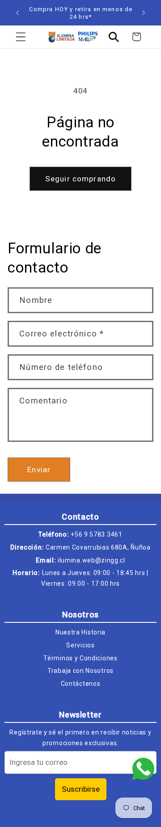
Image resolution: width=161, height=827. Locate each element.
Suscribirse (81, 789)
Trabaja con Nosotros (80, 670)
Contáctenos (81, 683)
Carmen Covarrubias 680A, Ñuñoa (98, 547)
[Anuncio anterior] (17, 13)
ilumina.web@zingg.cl (91, 560)
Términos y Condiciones (80, 658)
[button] (20, 36)
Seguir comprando (80, 178)
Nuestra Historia (80, 632)
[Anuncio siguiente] (143, 13)
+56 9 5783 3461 (96, 534)
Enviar (39, 469)
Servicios (80, 645)
